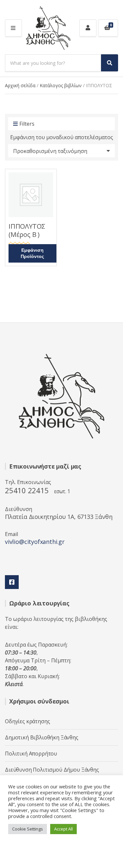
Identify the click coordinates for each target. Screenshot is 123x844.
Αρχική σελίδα (20, 85)
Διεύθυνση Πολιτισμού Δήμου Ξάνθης (52, 769)
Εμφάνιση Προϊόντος (32, 253)
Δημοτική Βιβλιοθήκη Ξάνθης (41, 737)
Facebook (12, 582)
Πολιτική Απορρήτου (31, 753)
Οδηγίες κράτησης (27, 721)
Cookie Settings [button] (27, 829)
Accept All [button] (63, 829)
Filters (26, 123)
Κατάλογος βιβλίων (61, 85)
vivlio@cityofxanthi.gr (35, 542)
